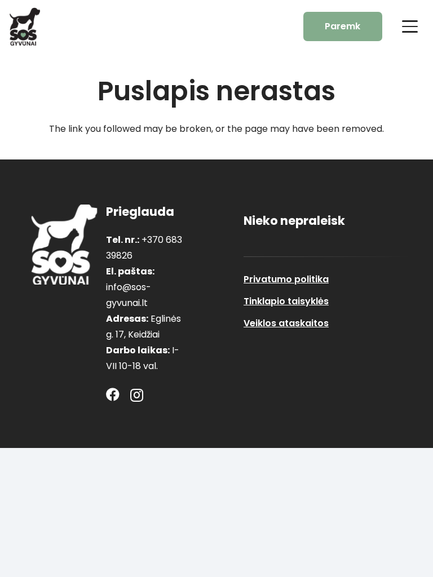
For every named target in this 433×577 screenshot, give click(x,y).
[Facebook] (113, 394)
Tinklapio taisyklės (286, 301)
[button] (410, 26)
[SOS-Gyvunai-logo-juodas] (24, 26)
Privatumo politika (286, 279)
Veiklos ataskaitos (286, 323)
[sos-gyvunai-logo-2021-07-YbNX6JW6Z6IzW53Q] (64, 245)
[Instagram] (136, 395)
